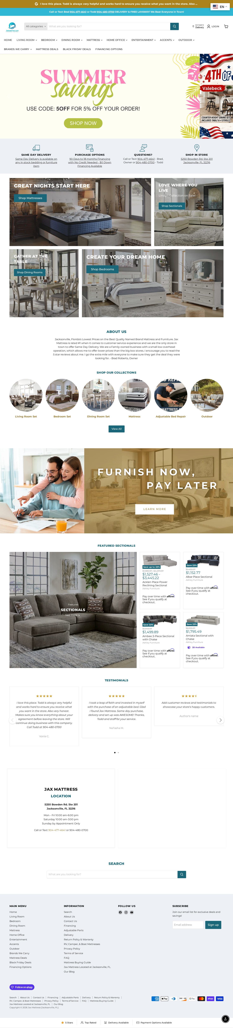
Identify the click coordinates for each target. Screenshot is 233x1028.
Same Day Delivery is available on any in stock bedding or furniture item (36, 162)
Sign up (213, 925)
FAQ (66, 957)
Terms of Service (73, 953)
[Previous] (12, 720)
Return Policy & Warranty (78, 939)
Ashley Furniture (151, 588)
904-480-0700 (105, 11)
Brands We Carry (17, 49)
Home (8, 39)
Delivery (68, 934)
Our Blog (69, 971)
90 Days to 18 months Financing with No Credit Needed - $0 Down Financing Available (89, 162)
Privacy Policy (72, 948)
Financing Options (108, 49)
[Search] (174, 26)
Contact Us (70, 921)
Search (68, 911)
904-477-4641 (78, 11)
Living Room (26, 39)
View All (117, 428)
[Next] (220, 720)
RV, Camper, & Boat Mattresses (82, 944)
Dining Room (71, 39)
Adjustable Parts (73, 930)
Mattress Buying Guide (77, 962)
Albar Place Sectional (199, 576)
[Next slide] (224, 96)
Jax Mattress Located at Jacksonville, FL (87, 967)
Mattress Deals (47, 49)
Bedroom (48, 39)
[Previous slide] (9, 96)
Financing (70, 925)
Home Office (116, 39)
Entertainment (143, 39)
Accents (166, 39)
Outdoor (185, 39)
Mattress (94, 39)
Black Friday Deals (77, 49)
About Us (69, 916)
